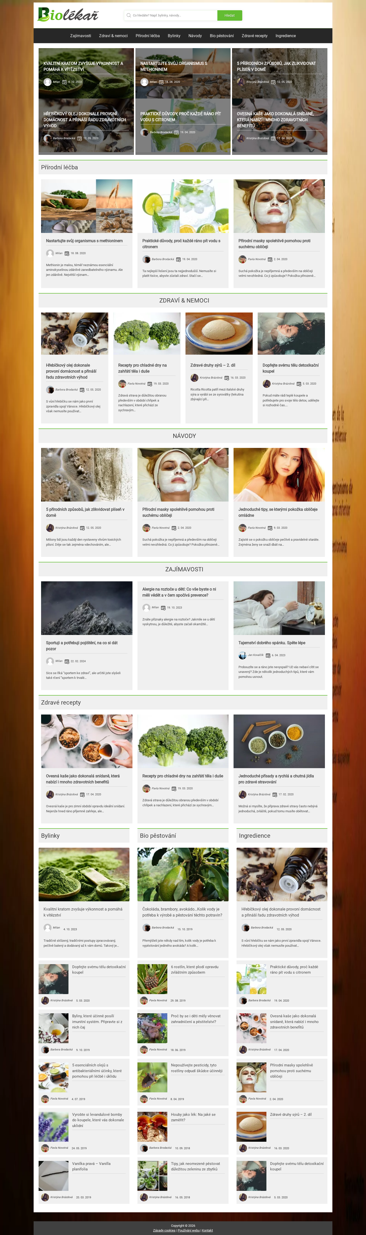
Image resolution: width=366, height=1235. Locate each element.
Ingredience (286, 35)
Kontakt (207, 1230)
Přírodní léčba (148, 35)
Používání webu (189, 1230)
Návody (195, 35)
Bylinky (174, 35)
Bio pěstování (222, 35)
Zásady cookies (164, 1230)
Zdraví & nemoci (113, 35)
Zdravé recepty (255, 35)
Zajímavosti (80, 35)
